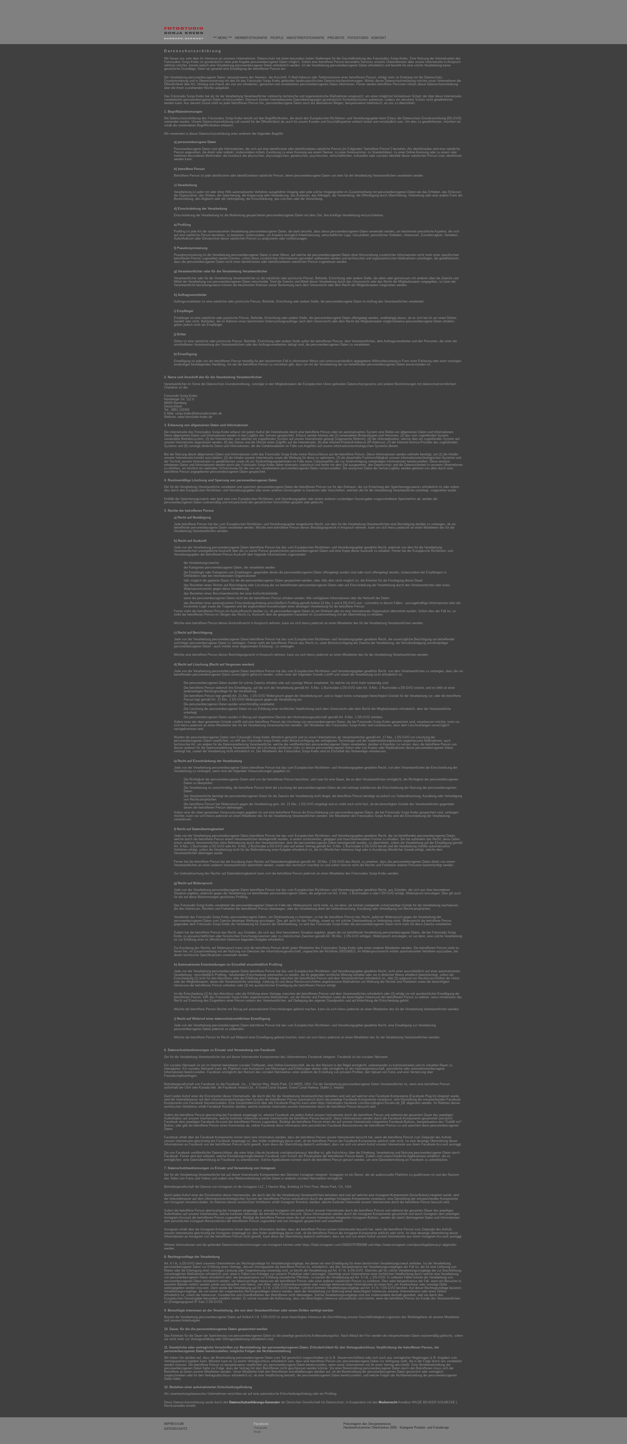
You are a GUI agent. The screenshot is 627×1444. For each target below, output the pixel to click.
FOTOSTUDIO (358, 38)
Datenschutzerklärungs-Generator (254, 1402)
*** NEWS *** (222, 38)
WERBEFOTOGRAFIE (251, 38)
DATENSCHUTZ (175, 1429)
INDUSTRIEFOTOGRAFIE (306, 38)
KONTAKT (378, 38)
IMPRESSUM (174, 1424)
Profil (257, 1432)
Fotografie (260, 1428)
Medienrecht (388, 1402)
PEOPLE (277, 38)
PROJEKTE (336, 38)
